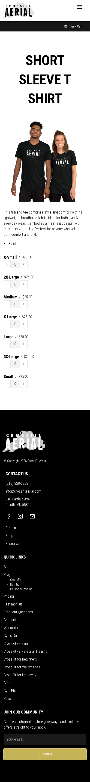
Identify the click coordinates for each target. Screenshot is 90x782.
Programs (11, 574)
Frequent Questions (18, 612)
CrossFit (15, 580)
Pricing (9, 596)
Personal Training (21, 589)
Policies (9, 698)
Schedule (11, 620)
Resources (13, 543)
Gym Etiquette (14, 691)
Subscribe (45, 754)
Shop (9, 536)
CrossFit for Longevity (20, 675)
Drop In (11, 528)
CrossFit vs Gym (16, 643)
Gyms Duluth (13, 635)
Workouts (11, 628)
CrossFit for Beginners (20, 659)
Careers (9, 683)
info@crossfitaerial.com (23, 491)
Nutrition (15, 584)
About (8, 567)
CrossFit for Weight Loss (22, 667)
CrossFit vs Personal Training (25, 651)
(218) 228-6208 (17, 483)
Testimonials (13, 604)
